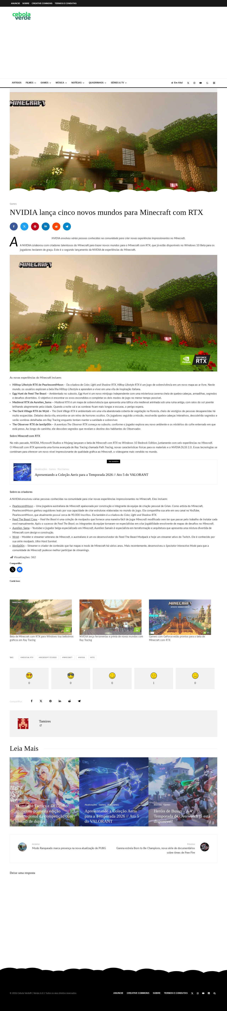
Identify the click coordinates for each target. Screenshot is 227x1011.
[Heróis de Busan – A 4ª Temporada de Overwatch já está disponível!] (116, 791)
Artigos (16, 82)
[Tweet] (24, 226)
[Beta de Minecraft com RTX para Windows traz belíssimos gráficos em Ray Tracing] (43, 617)
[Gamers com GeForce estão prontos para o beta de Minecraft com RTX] (182, 617)
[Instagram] (194, 82)
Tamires (45, 721)
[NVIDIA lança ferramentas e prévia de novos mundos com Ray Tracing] (112, 617)
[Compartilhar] (14, 226)
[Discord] (209, 993)
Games (44, 82)
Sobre (25, 3)
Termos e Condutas (65, 3)
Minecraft (68, 657)
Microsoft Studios (48, 657)
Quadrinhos (96, 82)
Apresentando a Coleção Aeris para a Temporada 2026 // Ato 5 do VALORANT (91, 475)
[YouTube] (200, 82)
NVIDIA (82, 657)
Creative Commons (42, 3)
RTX (92, 657)
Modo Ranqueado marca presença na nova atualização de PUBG (69, 846)
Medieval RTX (27, 657)
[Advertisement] (113, 52)
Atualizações (41, 469)
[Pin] (35, 226)
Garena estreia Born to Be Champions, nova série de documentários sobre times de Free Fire (155, 848)
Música (60, 82)
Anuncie (15, 3)
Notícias (76, 82)
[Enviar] (56, 226)
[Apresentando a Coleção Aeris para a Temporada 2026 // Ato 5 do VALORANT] (47, 791)
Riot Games (63, 469)
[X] (188, 82)
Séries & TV (117, 82)
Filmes (29, 82)
